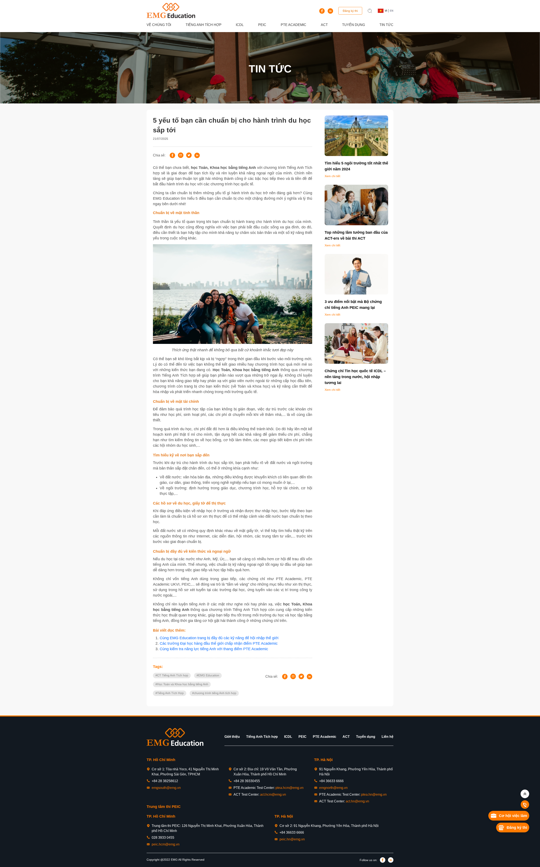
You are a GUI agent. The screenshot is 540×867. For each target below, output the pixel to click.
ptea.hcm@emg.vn (289, 788)
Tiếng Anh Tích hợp (203, 25)
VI (386, 10)
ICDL (240, 25)
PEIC (262, 25)
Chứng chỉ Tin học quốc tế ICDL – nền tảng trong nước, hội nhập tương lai (355, 377)
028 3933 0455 (163, 837)
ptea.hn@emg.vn (374, 794)
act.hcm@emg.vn (273, 794)
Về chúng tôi (159, 25)
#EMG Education (208, 675)
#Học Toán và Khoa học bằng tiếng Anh (181, 684)
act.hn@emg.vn (357, 801)
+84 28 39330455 (247, 781)
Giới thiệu (232, 736)
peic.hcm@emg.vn (166, 844)
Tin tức (386, 25)
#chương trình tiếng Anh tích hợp (214, 693)
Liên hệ (387, 736)
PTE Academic (293, 25)
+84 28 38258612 (165, 781)
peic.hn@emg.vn (292, 839)
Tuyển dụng (353, 25)
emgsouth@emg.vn (166, 788)
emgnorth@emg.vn (333, 788)
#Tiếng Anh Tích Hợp (169, 693)
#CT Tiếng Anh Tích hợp (171, 675)
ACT (324, 25)
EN (391, 10)
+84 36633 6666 (331, 781)
